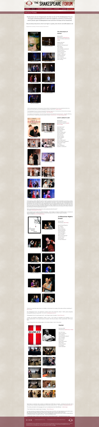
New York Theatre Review (39, 213)
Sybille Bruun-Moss (68, 329)
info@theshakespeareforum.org (40, 419)
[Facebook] (28, 420)
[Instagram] (26, 420)
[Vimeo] (29, 420)
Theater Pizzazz (58, 109)
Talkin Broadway (50, 112)
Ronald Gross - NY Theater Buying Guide (58, 114)
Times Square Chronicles (36, 210)
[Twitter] (31, 420)
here (54, 425)
